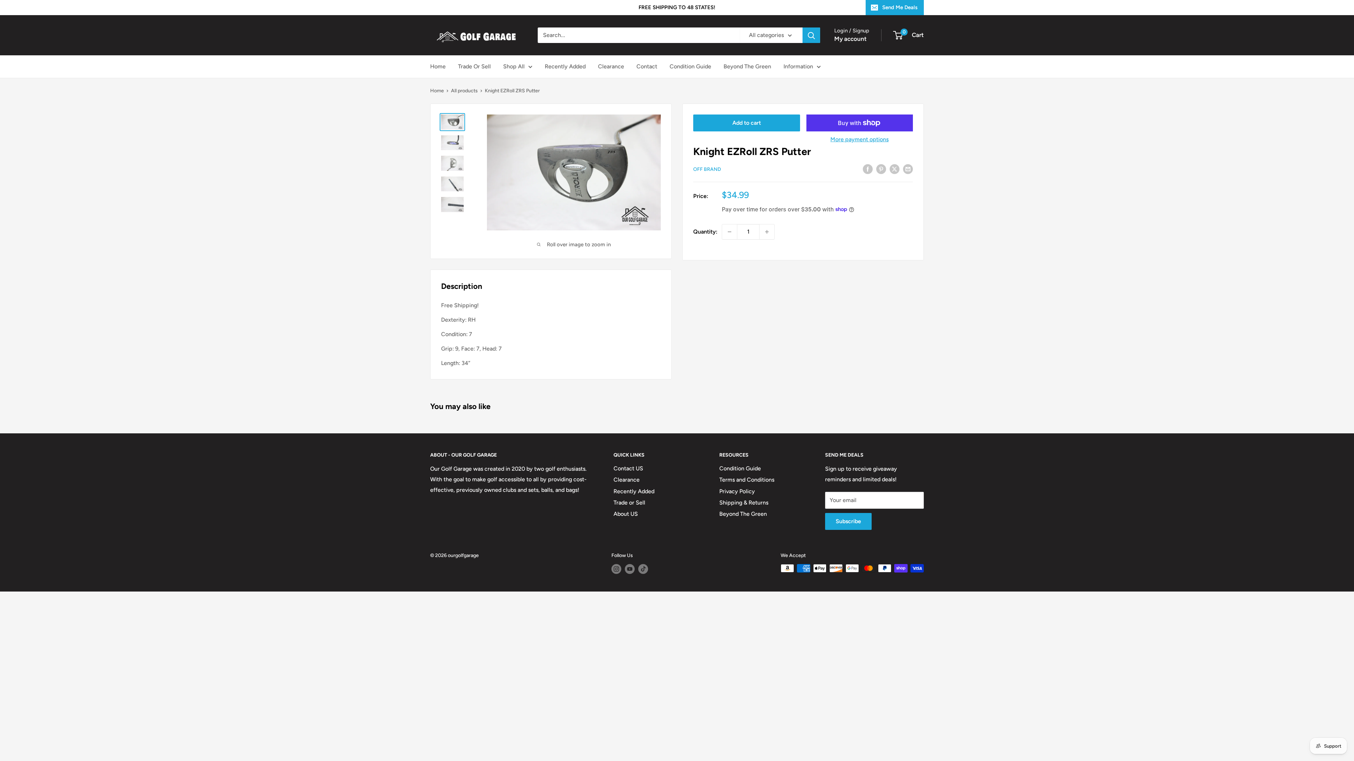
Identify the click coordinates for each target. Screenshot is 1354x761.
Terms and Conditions (746, 479)
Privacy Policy (737, 491)
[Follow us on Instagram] (616, 569)
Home (438, 66)
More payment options (859, 139)
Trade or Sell (629, 502)
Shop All (514, 66)
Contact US (628, 468)
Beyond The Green (747, 66)
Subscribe (848, 521)
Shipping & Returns (743, 502)
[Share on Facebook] (868, 168)
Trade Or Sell (474, 66)
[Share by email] (908, 168)
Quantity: (705, 231)
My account (850, 38)
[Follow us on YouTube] (630, 569)
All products (464, 91)
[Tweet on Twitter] (894, 168)
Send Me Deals (899, 7)
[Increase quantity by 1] (767, 231)
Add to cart (746, 122)
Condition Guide (690, 66)
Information (798, 66)
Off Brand (707, 169)
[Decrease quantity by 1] (729, 231)
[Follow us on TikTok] (643, 569)
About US (626, 514)
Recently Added (565, 66)
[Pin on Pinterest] (881, 168)
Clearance (611, 66)
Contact (646, 66)
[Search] (811, 35)
